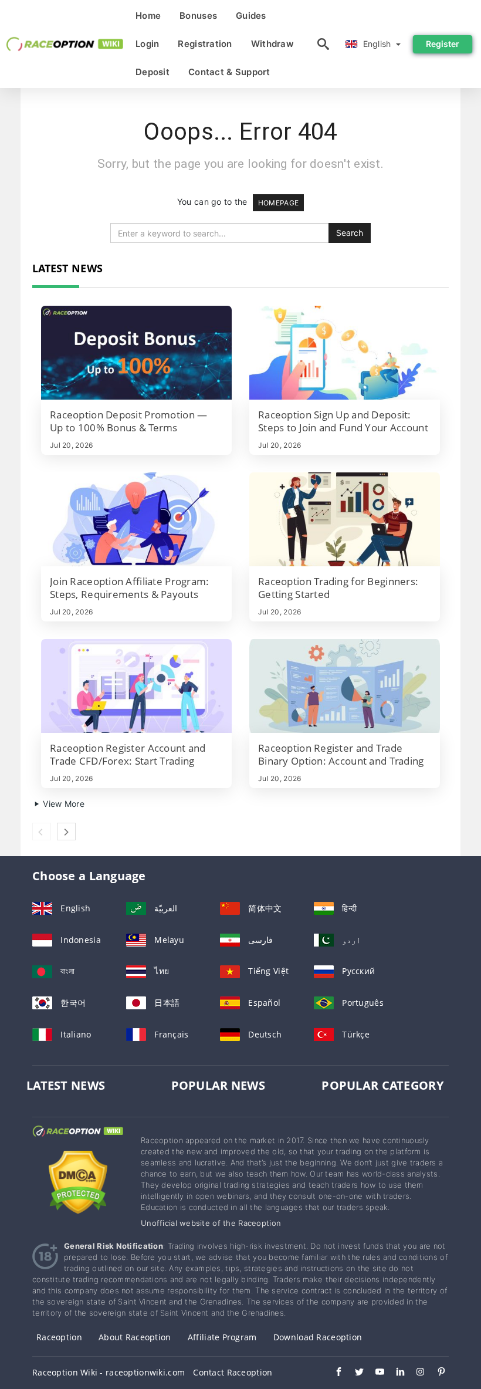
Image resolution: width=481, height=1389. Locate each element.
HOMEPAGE (278, 202)
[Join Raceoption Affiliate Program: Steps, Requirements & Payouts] (136, 519)
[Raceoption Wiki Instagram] (415, 1373)
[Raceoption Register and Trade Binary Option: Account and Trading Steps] (344, 686)
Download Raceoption (317, 1337)
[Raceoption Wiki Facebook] (333, 1373)
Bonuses (198, 15)
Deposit (153, 71)
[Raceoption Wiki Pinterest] (435, 1373)
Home (148, 15)
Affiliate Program (222, 1337)
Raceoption (59, 1337)
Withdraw (272, 43)
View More (62, 804)
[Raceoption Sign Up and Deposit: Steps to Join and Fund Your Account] (344, 353)
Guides (251, 15)
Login (147, 43)
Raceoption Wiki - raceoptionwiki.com (108, 1372)
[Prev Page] (41, 831)
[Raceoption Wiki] (77, 1141)
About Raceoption (135, 1337)
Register (442, 44)
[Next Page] (66, 831)
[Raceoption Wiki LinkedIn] (394, 1373)
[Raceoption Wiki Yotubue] (374, 1373)
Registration (205, 43)
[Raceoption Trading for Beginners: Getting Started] (344, 519)
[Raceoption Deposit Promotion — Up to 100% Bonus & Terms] (136, 353)
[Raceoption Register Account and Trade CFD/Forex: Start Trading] (136, 686)
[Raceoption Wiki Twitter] (353, 1373)
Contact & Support (229, 71)
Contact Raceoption (232, 1372)
